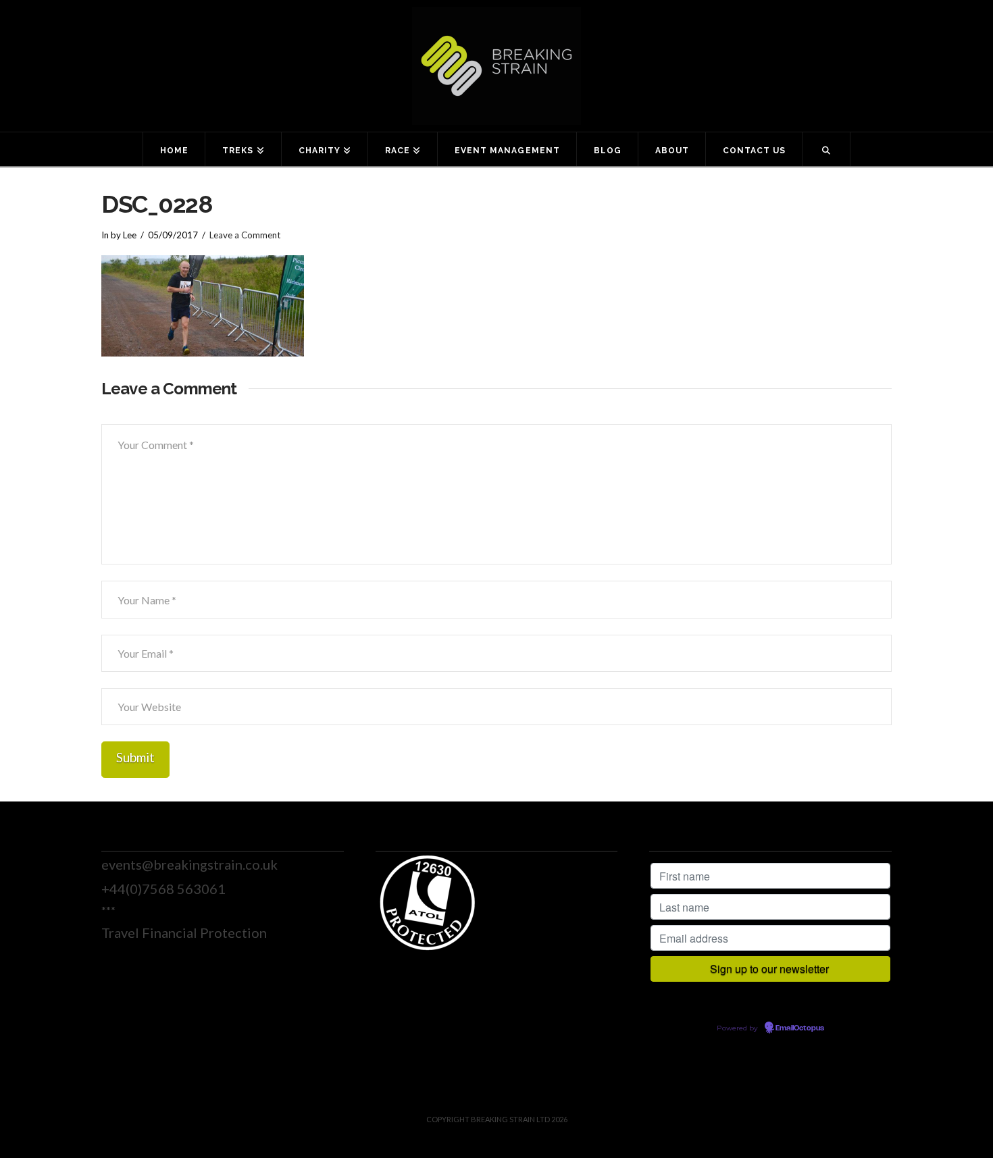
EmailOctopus (799, 1028)
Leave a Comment (244, 235)
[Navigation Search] (826, 149)
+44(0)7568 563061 (163, 888)
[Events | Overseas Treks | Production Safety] (496, 66)
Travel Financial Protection (184, 932)
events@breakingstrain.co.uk (189, 864)
